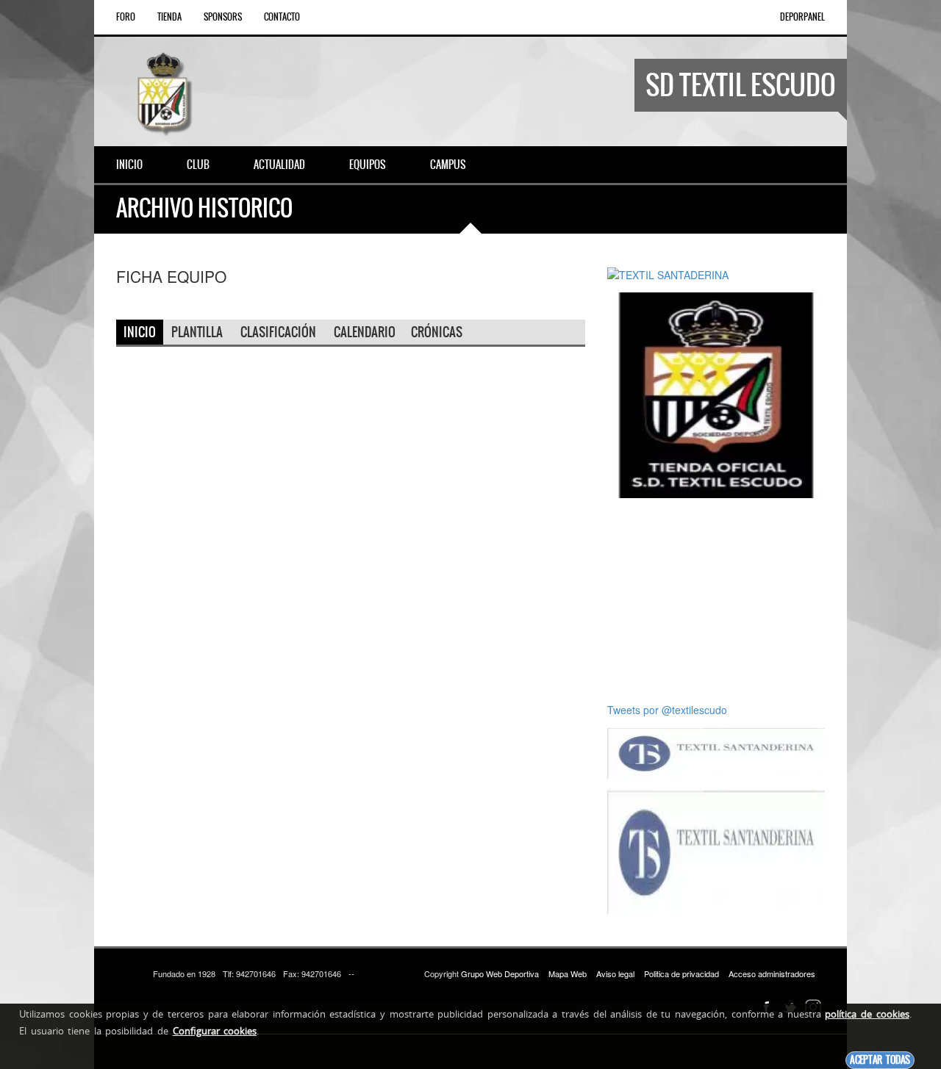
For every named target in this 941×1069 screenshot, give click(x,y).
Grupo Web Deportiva (500, 973)
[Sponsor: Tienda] (716, 393)
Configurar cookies (215, 1030)
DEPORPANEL (802, 17)
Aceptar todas (880, 1060)
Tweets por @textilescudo (667, 709)
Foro (125, 17)
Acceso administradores (772, 973)
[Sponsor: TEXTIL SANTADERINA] (668, 273)
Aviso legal (615, 973)
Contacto (282, 17)
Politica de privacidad (681, 973)
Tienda (169, 17)
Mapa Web (567, 973)
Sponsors (223, 17)
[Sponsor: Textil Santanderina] (716, 751)
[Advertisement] (721, 600)
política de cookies (867, 1014)
